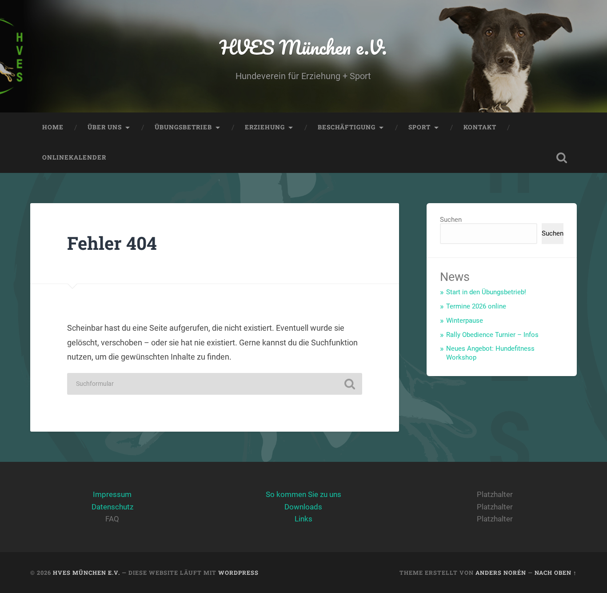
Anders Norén (500, 572)
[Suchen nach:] (214, 384)
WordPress (238, 572)
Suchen (451, 220)
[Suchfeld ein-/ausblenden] (562, 158)
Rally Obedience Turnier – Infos (492, 335)
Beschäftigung (346, 127)
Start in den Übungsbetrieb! (486, 292)
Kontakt (479, 127)
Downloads (303, 506)
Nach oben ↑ (556, 572)
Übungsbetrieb (183, 127)
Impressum (112, 494)
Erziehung (265, 127)
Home (53, 127)
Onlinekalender (74, 157)
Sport (419, 127)
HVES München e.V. (303, 47)
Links (303, 518)
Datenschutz (112, 506)
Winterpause (464, 321)
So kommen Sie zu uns (303, 494)
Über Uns (105, 127)
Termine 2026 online (476, 306)
